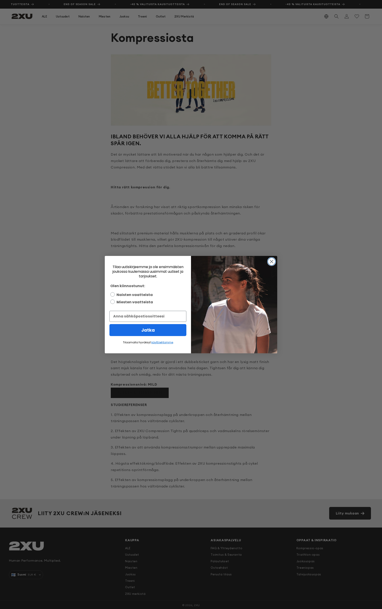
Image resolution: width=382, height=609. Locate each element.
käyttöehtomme (162, 342)
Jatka (148, 330)
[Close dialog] (271, 261)
